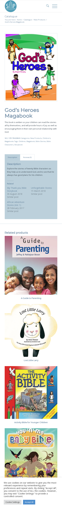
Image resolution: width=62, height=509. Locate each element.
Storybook (18, 144)
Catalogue (11, 16)
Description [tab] (12, 157)
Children (22, 141)
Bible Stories (41, 141)
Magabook (30, 141)
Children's (47, 138)
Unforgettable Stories (41, 187)
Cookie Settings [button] (13, 502)
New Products (36, 138)
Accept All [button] (29, 502)
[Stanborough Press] (26, 6)
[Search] (46, 6)
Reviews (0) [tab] (27, 157)
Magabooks (9, 141)
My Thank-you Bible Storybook (16, 189)
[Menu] (53, 6)
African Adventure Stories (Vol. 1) (15, 203)
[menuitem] (46, 6)
